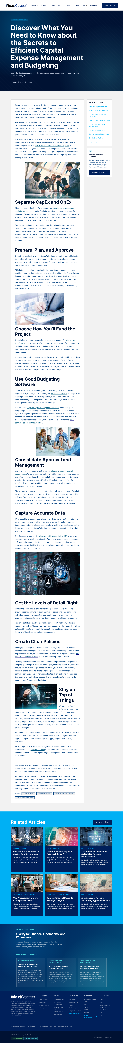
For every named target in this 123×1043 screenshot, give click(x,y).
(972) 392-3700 (32, 1026)
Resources (80, 5)
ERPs (68, 5)
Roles (43, 5)
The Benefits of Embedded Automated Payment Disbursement (94, 854)
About (101, 999)
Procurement (42, 1002)
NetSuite (87, 1012)
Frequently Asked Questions (105, 1006)
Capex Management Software (64, 793)
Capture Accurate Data (97, 130)
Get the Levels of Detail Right (99, 134)
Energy (71, 1005)
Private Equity (58, 1014)
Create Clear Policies (96, 138)
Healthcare (72, 999)
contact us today (38, 749)
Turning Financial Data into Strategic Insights (60, 899)
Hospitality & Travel (74, 1011)
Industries (56, 5)
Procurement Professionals (24, 894)
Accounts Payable (20, 848)
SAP (85, 1004)
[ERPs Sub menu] (72, 5)
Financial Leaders (59, 999)
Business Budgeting (44, 793)
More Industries (75, 1013)
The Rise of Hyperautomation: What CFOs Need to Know (28, 965)
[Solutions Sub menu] (38, 5)
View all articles (102, 822)
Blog (101, 1015)
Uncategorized (53, 848)
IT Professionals (58, 1011)
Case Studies (103, 1010)
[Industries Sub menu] (62, 5)
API (101, 1012)
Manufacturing (73, 1002)
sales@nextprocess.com (18, 1026)
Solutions (32, 5)
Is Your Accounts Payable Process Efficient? (59, 852)
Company (94, 5)
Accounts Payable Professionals (59, 1008)
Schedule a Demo (99, 172)
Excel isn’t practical (59, 393)
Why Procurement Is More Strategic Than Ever (25, 899)
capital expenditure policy (25, 797)
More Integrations (90, 1016)
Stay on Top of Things (96, 142)
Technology (72, 1008)
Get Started (110, 5)
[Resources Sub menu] (87, 5)
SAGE (86, 1010)
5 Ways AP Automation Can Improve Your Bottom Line (26, 852)
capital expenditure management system (52, 145)
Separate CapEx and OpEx (98, 107)
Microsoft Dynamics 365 (90, 1000)
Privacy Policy (97, 1037)
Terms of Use (108, 1037)
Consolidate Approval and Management (98, 125)
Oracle (86, 1007)
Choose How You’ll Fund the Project (97, 115)
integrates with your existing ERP (53, 536)
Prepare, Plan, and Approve (98, 110)
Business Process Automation (59, 894)
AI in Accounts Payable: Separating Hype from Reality (95, 899)
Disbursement (43, 1008)
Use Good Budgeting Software (99, 120)
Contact (102, 1002)
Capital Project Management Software (43, 407)
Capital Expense (19, 20)
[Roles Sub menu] (48, 5)
